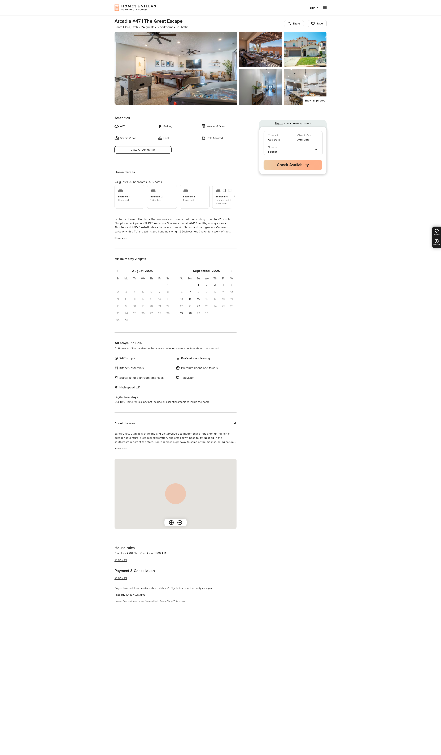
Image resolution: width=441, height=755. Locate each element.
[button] (126, 320)
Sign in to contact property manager (191, 588)
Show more (121, 238)
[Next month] (232, 271)
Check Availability (293, 165)
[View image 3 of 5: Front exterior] (305, 49)
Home (118, 601)
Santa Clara (166, 601)
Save (319, 23)
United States (144, 601)
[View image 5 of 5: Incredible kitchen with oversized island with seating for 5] (305, 87)
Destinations (129, 601)
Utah (155, 601)
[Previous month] (118, 271)
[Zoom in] (171, 522)
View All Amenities (142, 150)
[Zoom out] (179, 522)
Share (296, 23)
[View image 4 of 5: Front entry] (260, 87)
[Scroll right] (234, 196)
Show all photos (315, 100)
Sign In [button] (314, 8)
